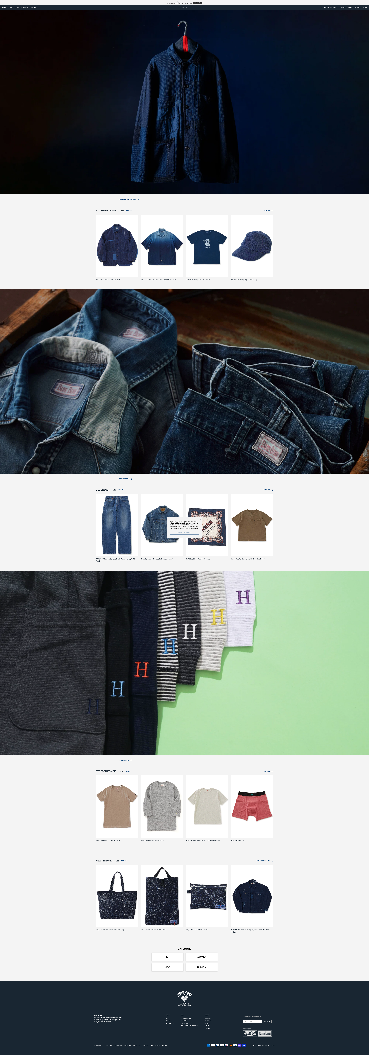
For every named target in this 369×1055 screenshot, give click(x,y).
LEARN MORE (197, 2)
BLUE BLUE (184, 1020)
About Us (164, 1045)
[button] (329, 7)
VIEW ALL (267, 210)
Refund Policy (127, 1045)
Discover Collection (127, 199)
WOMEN (129, 210)
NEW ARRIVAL (169, 1023)
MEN (122, 210)
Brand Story (124, 479)
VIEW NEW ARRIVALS (263, 860)
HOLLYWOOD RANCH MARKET (189, 1025)
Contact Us (157, 1045)
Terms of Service (109, 1045)
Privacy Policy (118, 1045)
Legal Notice (145, 1045)
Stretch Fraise (185, 1023)
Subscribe (267, 1021)
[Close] (200, 519)
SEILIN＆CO (99, 1045)
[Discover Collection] (184, 102)
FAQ (152, 1045)
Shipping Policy (136, 1045)
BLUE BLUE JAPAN (186, 1018)
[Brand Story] (184, 381)
